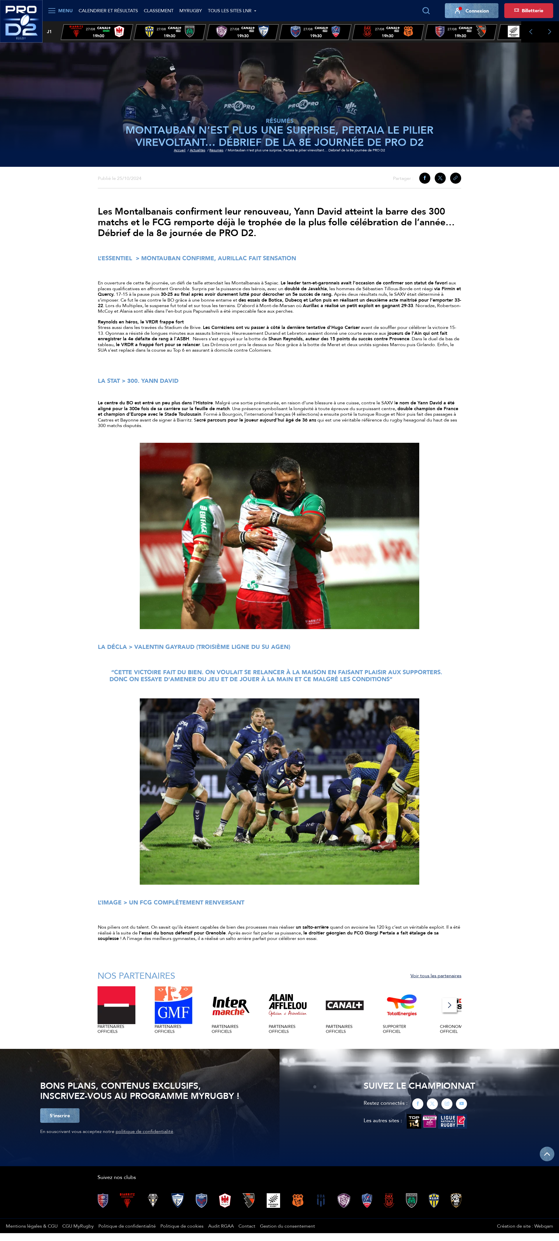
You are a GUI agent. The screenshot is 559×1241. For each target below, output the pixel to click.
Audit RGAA (221, 1225)
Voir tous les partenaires (436, 975)
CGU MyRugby (78, 1225)
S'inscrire (60, 1115)
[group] (97, 32)
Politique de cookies (182, 1225)
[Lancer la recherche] (426, 10)
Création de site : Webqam (525, 1225)
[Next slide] (549, 32)
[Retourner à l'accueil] (21, 20)
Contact (246, 1225)
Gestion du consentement (287, 1225)
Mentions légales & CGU (32, 1225)
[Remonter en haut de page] (547, 1154)
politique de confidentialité (144, 1131)
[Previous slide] (530, 32)
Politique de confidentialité (127, 1225)
